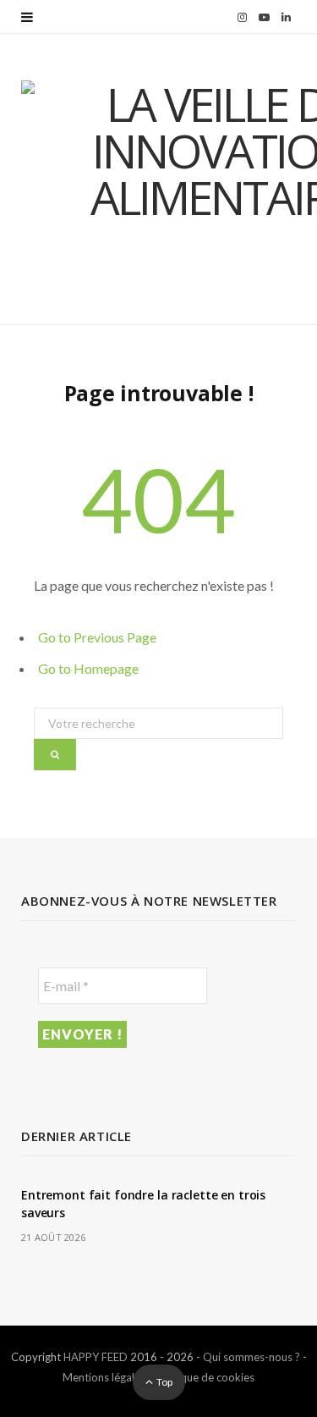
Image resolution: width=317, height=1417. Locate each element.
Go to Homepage (88, 668)
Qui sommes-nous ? (251, 1357)
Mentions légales (104, 1377)
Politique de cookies (204, 1377)
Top (163, 1382)
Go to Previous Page (97, 637)
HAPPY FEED (95, 1357)
